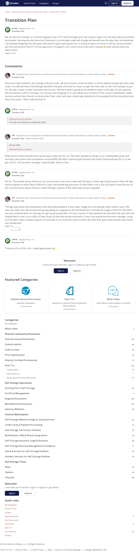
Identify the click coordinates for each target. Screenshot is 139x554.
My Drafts (69, 524)
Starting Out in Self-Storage (69, 388)
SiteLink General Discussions (69, 339)
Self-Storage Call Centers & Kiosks (69, 430)
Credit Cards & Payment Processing (69, 424)
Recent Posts (11, 508)
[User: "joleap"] (7, 29)
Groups (8, 535)
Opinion (69, 472)
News (69, 467)
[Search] (106, 3)
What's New (69, 328)
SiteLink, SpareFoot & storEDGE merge (70, 378)
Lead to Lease (69, 349)
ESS (13, 74)
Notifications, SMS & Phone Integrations (69, 435)
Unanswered (69, 531)
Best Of (8, 527)
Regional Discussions (69, 398)
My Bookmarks (69, 516)
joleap (14, 28)
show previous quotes (20, 119)
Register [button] (77, 270)
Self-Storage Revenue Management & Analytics (69, 446)
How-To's (69, 365)
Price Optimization (69, 355)
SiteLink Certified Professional (69, 360)
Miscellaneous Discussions (69, 404)
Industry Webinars (69, 409)
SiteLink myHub (69, 344)
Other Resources (70, 374)
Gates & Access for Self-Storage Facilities (69, 451)
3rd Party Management (69, 393)
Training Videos (70, 370)
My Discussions (12, 520)
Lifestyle (69, 477)
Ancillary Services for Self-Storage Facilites (69, 456)
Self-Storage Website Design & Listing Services (69, 419)
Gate (14, 53)
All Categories (11, 323)
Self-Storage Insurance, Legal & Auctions (69, 440)
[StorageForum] (12, 3)
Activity (8, 512)
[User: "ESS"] (7, 75)
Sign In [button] (61, 270)
